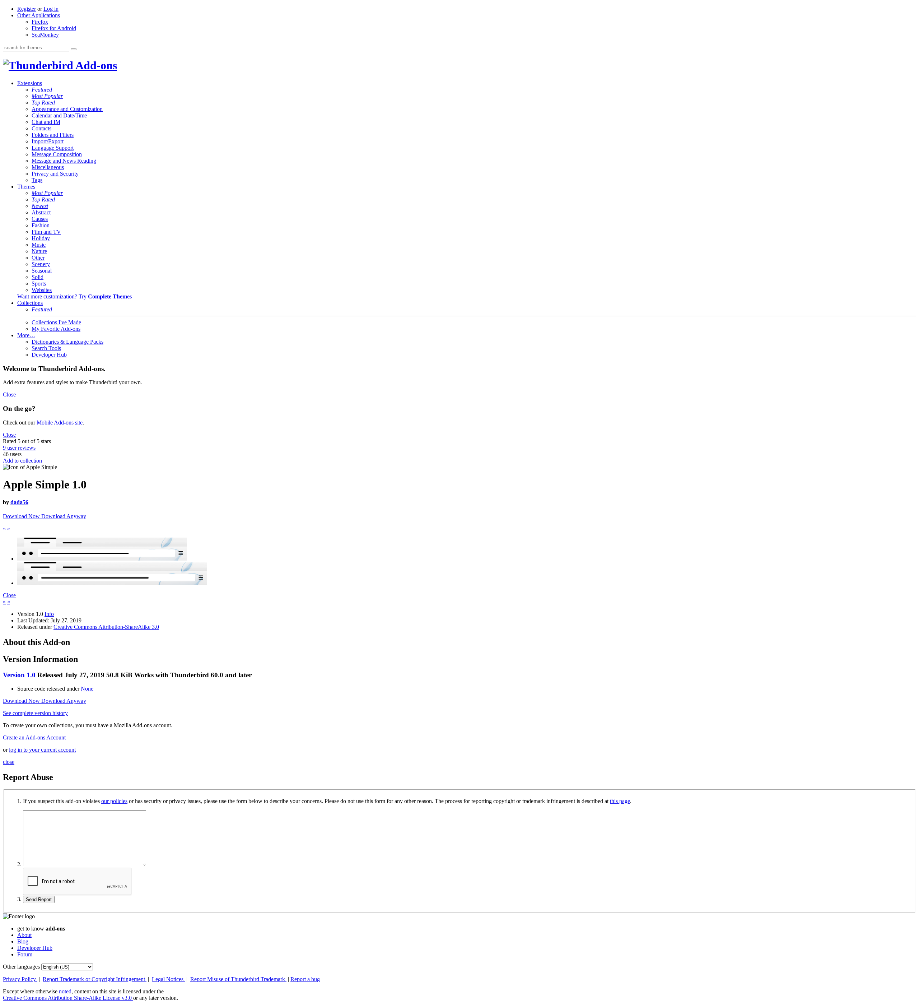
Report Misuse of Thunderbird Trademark (238, 979)
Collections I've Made (56, 322)
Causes (40, 219)
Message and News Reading (64, 161)
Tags (37, 180)
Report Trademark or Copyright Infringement (94, 979)
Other (38, 258)
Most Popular (47, 96)
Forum (24, 954)
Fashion (41, 225)
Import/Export (48, 141)
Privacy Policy (20, 979)
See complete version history (35, 713)
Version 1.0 (19, 675)
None (87, 689)
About (24, 935)
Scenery (41, 264)
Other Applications (38, 15)
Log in (51, 9)
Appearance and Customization (67, 109)
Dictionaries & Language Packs (67, 342)
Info (49, 614)
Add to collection (22, 461)
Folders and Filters (53, 135)
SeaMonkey (45, 35)
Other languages (21, 967)
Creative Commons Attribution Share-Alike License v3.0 (68, 998)
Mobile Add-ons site (60, 422)
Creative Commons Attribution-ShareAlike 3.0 (106, 627)
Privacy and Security (55, 174)
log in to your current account (42, 750)
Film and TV (46, 232)
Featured (42, 90)
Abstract (41, 212)
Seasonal (42, 271)
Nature (39, 251)
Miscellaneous (48, 167)
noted (65, 991)
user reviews (19, 448)
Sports (39, 283)
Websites (42, 290)
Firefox (40, 22)
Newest (40, 206)
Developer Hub (49, 355)
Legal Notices (168, 979)
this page (620, 801)
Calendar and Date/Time (59, 115)
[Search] (73, 49)
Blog (22, 941)
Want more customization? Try (74, 296)
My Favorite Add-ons (56, 329)
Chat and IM (46, 122)
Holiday (41, 238)
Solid (37, 277)
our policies (114, 801)
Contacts (41, 128)
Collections (30, 303)
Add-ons (95, 65)
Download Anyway (63, 516)
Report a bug (305, 979)
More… (26, 335)
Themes (26, 187)
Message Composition (57, 154)
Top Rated (43, 102)
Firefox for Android (54, 28)
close (8, 762)
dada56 (19, 502)
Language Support (53, 148)
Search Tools (46, 348)
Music (39, 245)
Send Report (39, 899)
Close (9, 394)
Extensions (29, 83)
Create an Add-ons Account (34, 737)
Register (26, 9)
